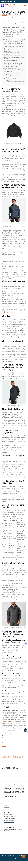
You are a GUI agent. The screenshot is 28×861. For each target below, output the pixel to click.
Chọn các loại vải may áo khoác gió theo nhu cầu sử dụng (14, 58)
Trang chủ (4, 20)
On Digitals (18, 858)
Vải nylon (8, 51)
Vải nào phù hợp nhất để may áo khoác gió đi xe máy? (15, 73)
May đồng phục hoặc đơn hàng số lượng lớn (15, 64)
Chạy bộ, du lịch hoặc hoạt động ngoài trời (14, 61)
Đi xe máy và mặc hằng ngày (11, 60)
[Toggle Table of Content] (23, 39)
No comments (8, 17)
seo (3, 17)
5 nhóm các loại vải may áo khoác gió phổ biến (13, 47)
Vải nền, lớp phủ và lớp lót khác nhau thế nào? (13, 44)
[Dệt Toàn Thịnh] (8, 5)
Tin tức (9, 20)
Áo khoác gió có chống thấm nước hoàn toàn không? (15, 79)
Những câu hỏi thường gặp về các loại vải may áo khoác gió (13, 70)
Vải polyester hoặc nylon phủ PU (12, 52)
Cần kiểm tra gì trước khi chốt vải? (11, 68)
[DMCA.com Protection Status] (9, 822)
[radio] (14, 735)
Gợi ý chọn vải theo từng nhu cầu (11, 66)
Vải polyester (8, 49)
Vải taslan (8, 54)
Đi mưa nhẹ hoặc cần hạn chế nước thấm (14, 63)
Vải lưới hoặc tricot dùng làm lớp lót (13, 55)
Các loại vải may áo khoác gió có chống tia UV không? (15, 82)
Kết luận (6, 84)
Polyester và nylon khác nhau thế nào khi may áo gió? (15, 76)
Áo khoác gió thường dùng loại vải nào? (13, 41)
